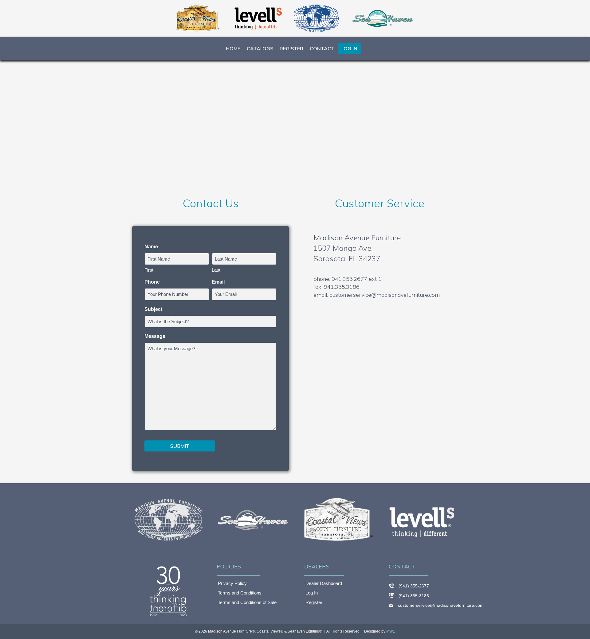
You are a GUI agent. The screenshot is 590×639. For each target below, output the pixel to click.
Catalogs (260, 48)
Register (291, 48)
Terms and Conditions (240, 592)
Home (233, 48)
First (148, 270)
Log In (349, 48)
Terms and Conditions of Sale (247, 602)
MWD (390, 631)
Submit (179, 446)
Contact (322, 48)
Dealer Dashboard (323, 583)
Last (216, 270)
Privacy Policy (232, 583)
